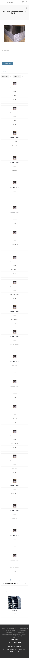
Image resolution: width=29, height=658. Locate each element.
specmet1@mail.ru (16, 646)
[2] (4, 50)
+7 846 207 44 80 (16, 642)
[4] (7, 50)
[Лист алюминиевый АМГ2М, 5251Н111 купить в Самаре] (14, 34)
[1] (3, 50)
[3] (5, 50)
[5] (8, 50)
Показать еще (16, 580)
